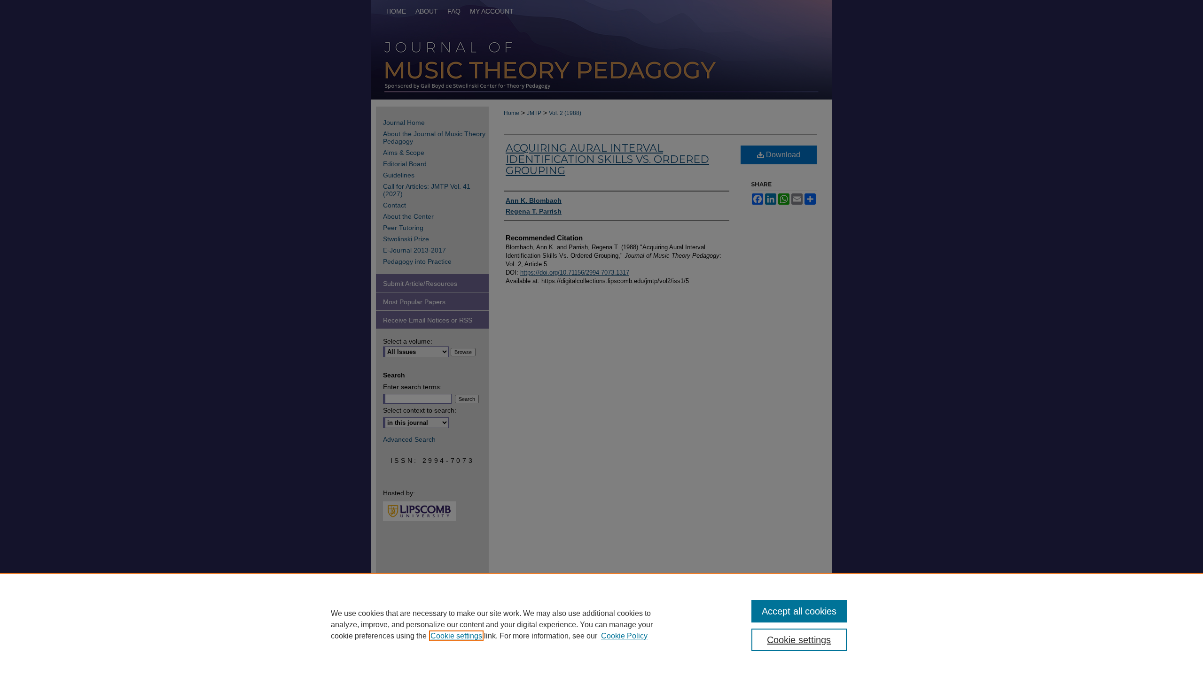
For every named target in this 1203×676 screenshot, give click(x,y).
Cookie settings (456, 636)
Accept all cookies (799, 611)
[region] (601, 624)
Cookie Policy (624, 636)
